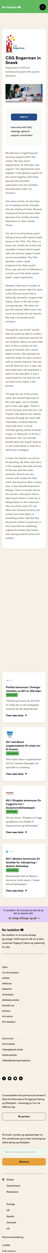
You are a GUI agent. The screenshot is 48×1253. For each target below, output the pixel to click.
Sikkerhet (7, 989)
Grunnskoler (8, 1044)
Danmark (11, 1222)
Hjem (5, 967)
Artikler (6, 978)
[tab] (24, 117)
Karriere (6, 1011)
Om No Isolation (10, 973)
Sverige (11, 1204)
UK (8, 1210)
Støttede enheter (10, 1000)
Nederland (12, 1192)
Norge (10, 1198)
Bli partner (24, 1116)
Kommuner (7, 1038)
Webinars (7, 983)
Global (10, 1179)
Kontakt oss (8, 1005)
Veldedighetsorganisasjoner (16, 1060)
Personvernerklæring (12, 1237)
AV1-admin (7, 1016)
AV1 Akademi (8, 1022)
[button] (42, 7)
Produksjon (8, 994)
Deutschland (13, 1186)
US (8, 1228)
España (10, 1216)
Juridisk (6, 1245)
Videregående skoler (12, 1049)
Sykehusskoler (9, 1055)
